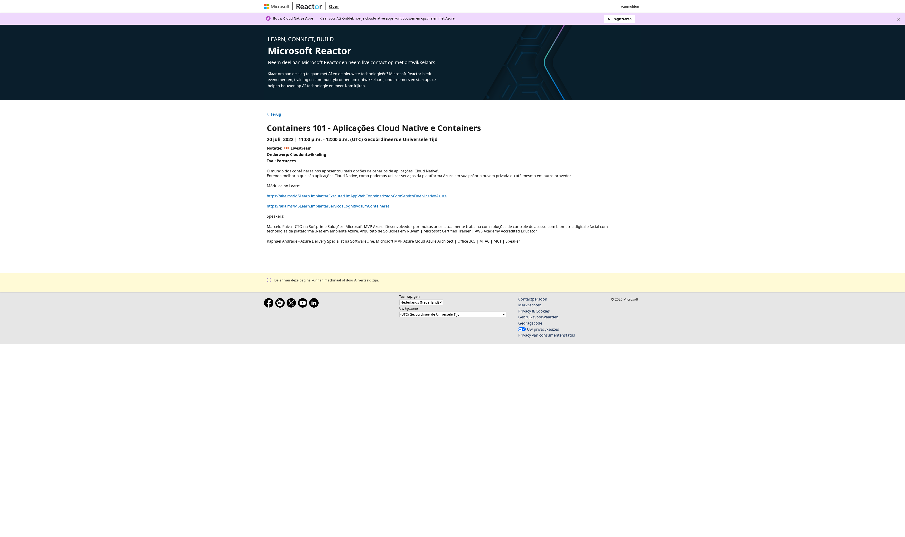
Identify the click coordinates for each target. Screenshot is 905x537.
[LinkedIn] (315, 303)
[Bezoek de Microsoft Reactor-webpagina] (309, 6)
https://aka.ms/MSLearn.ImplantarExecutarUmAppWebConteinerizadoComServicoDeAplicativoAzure (357, 196)
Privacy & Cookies (534, 311)
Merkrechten (530, 305)
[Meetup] (281, 303)
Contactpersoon (532, 299)
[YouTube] (303, 303)
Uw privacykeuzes (543, 329)
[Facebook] (269, 303)
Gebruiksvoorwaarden (538, 317)
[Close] (898, 19)
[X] (292, 303)
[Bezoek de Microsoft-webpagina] (277, 6)
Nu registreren (620, 19)
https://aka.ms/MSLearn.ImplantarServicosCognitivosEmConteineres (328, 206)
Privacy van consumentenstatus (546, 335)
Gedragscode (530, 323)
